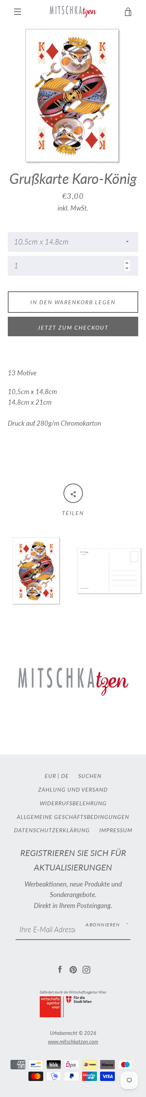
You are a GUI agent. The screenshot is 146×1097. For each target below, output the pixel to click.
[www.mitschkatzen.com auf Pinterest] (73, 969)
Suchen (90, 775)
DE (65, 775)
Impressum (115, 830)
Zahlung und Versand (73, 789)
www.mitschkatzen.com (73, 1041)
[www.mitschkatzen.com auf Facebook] (60, 969)
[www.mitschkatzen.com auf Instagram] (86, 969)
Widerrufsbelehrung (73, 803)
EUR (50, 775)
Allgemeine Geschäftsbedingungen (73, 816)
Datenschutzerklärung (52, 830)
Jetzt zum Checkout (73, 327)
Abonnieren (103, 925)
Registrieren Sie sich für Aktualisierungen (73, 860)
